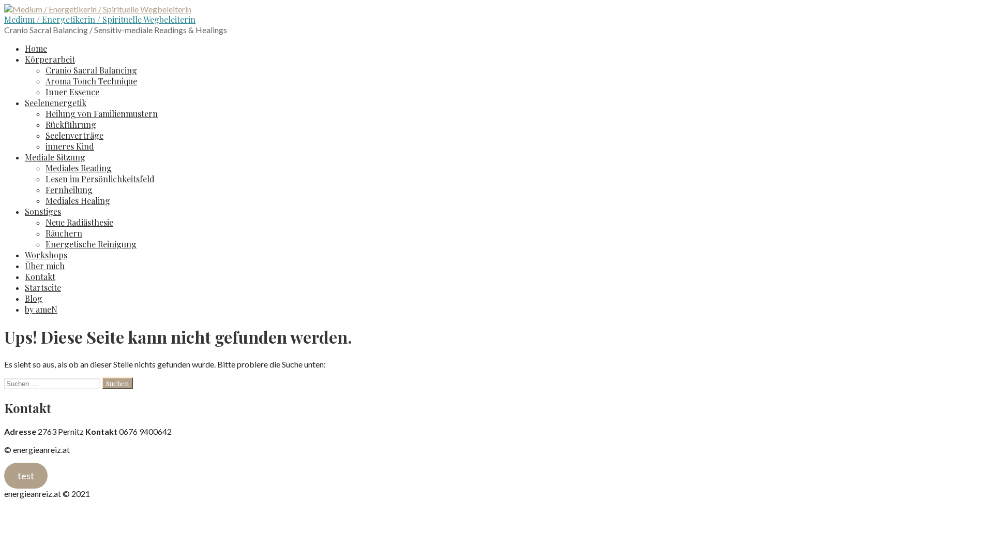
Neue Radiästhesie (79, 222)
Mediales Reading (79, 168)
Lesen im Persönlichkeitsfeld (100, 178)
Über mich (45, 265)
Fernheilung (69, 189)
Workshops (46, 254)
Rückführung (71, 124)
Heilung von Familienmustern (102, 113)
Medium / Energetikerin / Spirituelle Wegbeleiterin (99, 19)
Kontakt (40, 276)
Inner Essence (72, 91)
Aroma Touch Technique (91, 81)
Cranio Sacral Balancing (91, 70)
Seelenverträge (74, 135)
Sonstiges (43, 211)
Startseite (43, 287)
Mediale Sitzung (55, 157)
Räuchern (64, 233)
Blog (33, 298)
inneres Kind (70, 146)
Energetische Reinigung (91, 244)
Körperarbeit (50, 59)
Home (36, 48)
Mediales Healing (78, 200)
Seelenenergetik (55, 102)
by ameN (41, 309)
